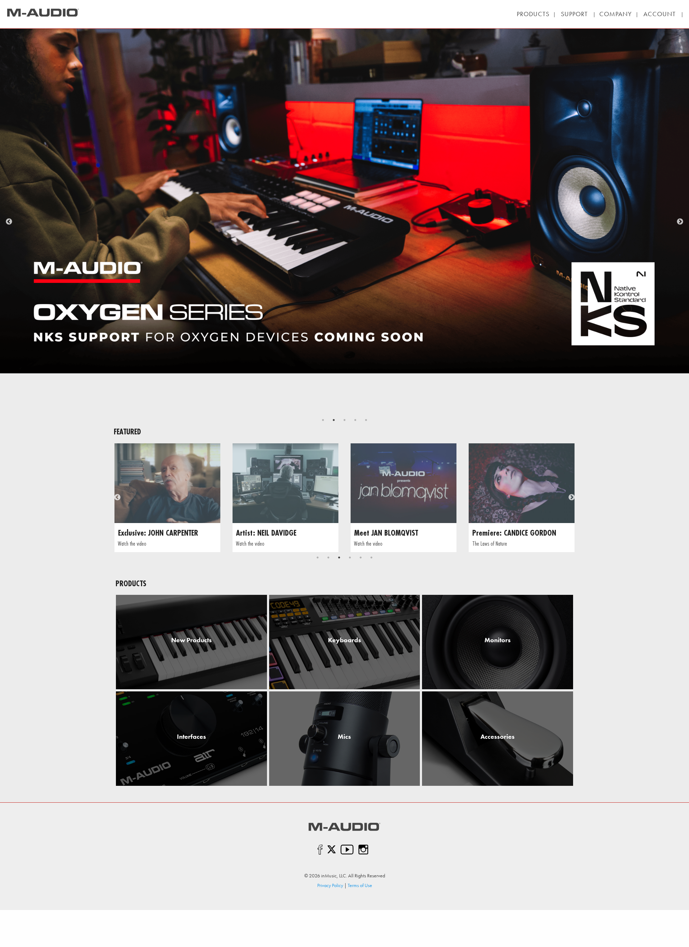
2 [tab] (333, 420)
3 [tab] (344, 420)
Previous (9, 221)
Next (680, 221)
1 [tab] (323, 420)
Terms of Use (360, 885)
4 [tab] (355, 420)
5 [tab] (366, 420)
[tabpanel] (167, 497)
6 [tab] (371, 557)
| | (574, 14)
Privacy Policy (330, 885)
